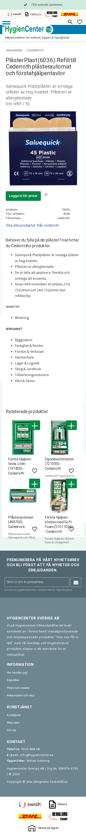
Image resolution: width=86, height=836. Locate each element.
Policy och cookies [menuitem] (18, 688)
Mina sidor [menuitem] (13, 723)
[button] (6, 24)
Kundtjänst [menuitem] (13, 715)
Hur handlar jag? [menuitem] (17, 672)
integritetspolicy (63, 590)
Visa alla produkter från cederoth (32, 225)
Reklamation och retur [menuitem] (21, 695)
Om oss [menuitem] (11, 730)
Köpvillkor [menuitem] (13, 680)
